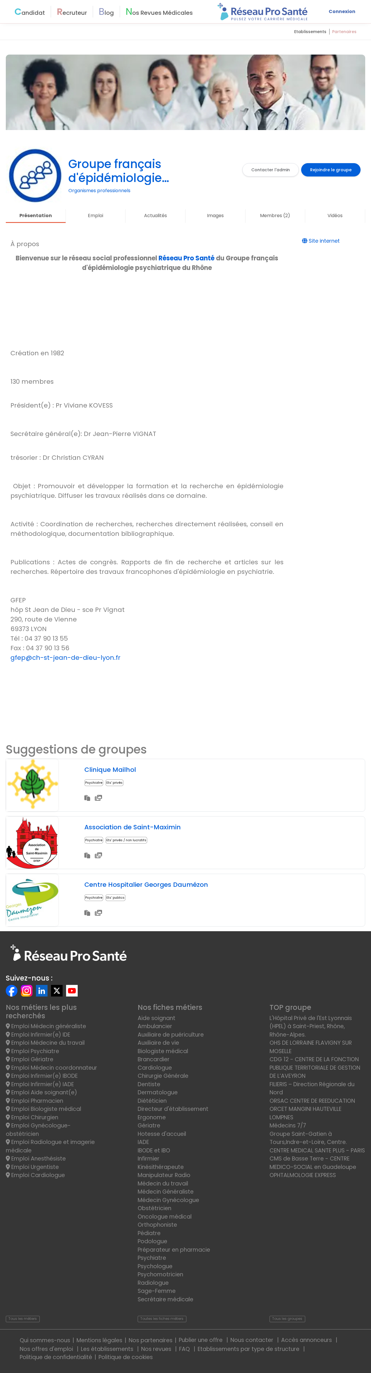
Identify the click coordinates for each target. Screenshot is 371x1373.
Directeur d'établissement (173, 1109)
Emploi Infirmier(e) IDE (40, 1035)
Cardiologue (155, 1068)
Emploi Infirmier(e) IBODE (44, 1076)
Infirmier (148, 1159)
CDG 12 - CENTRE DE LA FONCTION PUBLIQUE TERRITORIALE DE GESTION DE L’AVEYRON (315, 1067)
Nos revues (157, 1349)
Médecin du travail (164, 1184)
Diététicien (152, 1101)
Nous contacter (252, 1340)
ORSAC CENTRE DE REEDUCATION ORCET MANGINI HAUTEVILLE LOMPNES (312, 1109)
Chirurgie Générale (163, 1076)
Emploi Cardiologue (37, 1175)
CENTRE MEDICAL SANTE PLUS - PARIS (317, 1150)
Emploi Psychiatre (34, 1051)
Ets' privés (114, 782)
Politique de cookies (126, 1357)
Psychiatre (93, 782)
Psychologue (155, 1266)
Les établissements (108, 1349)
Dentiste (149, 1084)
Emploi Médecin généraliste (48, 1026)
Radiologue (153, 1283)
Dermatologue (158, 1092)
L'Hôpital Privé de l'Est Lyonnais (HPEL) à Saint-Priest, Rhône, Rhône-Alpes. (311, 1026)
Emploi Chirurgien (34, 1117)
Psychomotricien (160, 1274)
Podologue (152, 1241)
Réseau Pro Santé (186, 258)
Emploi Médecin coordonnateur (53, 1068)
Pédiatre (149, 1233)
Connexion (342, 11)
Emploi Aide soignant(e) (43, 1092)
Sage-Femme (157, 1291)
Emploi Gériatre (31, 1059)
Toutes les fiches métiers (161, 1318)
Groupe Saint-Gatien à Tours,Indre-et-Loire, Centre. (308, 1138)
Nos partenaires (150, 1340)
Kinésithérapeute (161, 1167)
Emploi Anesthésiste (38, 1159)
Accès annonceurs (307, 1340)
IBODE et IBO (154, 1150)
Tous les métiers (22, 1318)
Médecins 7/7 (288, 1125)
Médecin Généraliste (166, 1192)
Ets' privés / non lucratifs (126, 840)
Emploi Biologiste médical (45, 1109)
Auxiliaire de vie (158, 1043)
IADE (143, 1142)
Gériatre (149, 1125)
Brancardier (154, 1059)
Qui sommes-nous (45, 1340)
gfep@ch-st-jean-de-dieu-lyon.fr (65, 657)
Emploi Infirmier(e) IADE (42, 1084)
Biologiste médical (163, 1051)
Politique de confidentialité (56, 1357)
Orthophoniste (157, 1225)
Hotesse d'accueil (162, 1134)
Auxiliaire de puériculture (171, 1035)
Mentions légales (99, 1340)
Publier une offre (201, 1340)
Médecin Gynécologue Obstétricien (168, 1204)
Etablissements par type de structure (249, 1349)
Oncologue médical (165, 1217)
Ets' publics (115, 897)
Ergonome (152, 1117)
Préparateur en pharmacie (174, 1250)
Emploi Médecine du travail (47, 1043)
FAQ (185, 1349)
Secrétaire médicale (165, 1299)
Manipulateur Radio (164, 1175)
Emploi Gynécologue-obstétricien (38, 1130)
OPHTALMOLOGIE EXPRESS (303, 1175)
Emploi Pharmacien (36, 1101)
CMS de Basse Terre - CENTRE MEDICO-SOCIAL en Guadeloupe (313, 1163)
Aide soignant (156, 1018)
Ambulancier (155, 1026)
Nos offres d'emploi (47, 1349)
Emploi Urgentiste (34, 1167)
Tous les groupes (287, 1318)
